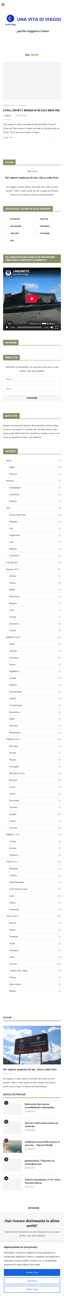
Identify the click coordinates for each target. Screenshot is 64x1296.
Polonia (35, 759)
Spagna (35, 814)
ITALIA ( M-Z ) (33, 916)
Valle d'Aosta (35, 984)
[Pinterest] (30, 38)
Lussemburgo (35, 705)
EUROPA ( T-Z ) (33, 834)
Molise (35, 929)
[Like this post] (25, 142)
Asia (33, 508)
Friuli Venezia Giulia (35, 889)
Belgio (35, 589)
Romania (35, 780)
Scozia (35, 787)
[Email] (38, 38)
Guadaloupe (35, 487)
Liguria (35, 902)
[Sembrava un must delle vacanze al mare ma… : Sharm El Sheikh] (12, 1146)
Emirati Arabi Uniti (35, 514)
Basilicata (35, 868)
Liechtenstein (35, 691)
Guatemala (35, 494)
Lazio (35, 895)
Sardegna (35, 950)
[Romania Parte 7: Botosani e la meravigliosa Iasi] (12, 1165)
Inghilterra (35, 671)
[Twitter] (21, 38)
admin (8, 115)
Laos (35, 542)
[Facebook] (17, 38)
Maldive (35, 548)
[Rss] (47, 38)
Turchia (35, 841)
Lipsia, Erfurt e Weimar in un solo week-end (31, 110)
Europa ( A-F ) (33, 569)
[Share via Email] (39, 142)
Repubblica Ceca (35, 773)
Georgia (35, 650)
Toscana (35, 963)
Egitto (35, 467)
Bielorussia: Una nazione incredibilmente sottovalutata (39, 1106)
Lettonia (35, 684)
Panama (35, 501)
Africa (33, 460)
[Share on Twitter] (32, 142)
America (33, 480)
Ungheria (35, 855)
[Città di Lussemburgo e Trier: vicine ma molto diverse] (12, 1184)
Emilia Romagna (35, 882)
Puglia (35, 943)
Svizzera (35, 827)
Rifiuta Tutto (32, 1289)
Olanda (35, 752)
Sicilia (35, 957)
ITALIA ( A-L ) (33, 861)
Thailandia (35, 555)
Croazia (35, 616)
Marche (35, 923)
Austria (35, 582)
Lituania (35, 698)
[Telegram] (43, 38)
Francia (35, 630)
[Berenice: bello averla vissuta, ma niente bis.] (12, 1127)
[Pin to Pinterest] (36, 142)
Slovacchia (35, 800)
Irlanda (35, 678)
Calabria (35, 875)
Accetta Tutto (32, 1272)
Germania (35, 657)
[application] (32, 299)
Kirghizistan (35, 535)
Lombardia (35, 909)
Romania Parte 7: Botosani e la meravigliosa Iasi (40, 1162)
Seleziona (32, 1280)
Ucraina (35, 848)
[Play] (7, 327)
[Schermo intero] (56, 327)
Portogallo (35, 766)
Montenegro (35, 732)
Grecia (35, 664)
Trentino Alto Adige (35, 970)
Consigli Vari (33, 562)
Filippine (35, 521)
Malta (35, 718)
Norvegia (35, 746)
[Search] (60, 4)
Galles (35, 644)
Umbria (35, 977)
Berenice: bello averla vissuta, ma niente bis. (41, 1125)
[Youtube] (34, 38)
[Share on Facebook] (29, 142)
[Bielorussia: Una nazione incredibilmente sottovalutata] (12, 1109)
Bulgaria (35, 603)
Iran (35, 528)
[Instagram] (25, 38)
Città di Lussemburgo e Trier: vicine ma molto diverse (42, 1181)
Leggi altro (8, 137)
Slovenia (35, 807)
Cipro (35, 610)
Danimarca (35, 623)
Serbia (35, 793)
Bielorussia (35, 596)
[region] (32, 1269)
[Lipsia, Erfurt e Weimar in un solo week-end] (32, 80)
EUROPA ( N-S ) (33, 739)
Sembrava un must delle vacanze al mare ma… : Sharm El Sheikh (42, 1144)
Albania (35, 576)
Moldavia (35, 725)
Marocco (35, 474)
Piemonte (35, 936)
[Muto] (51, 327)
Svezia (35, 821)
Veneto (35, 991)
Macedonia (35, 712)
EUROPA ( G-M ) (33, 637)
